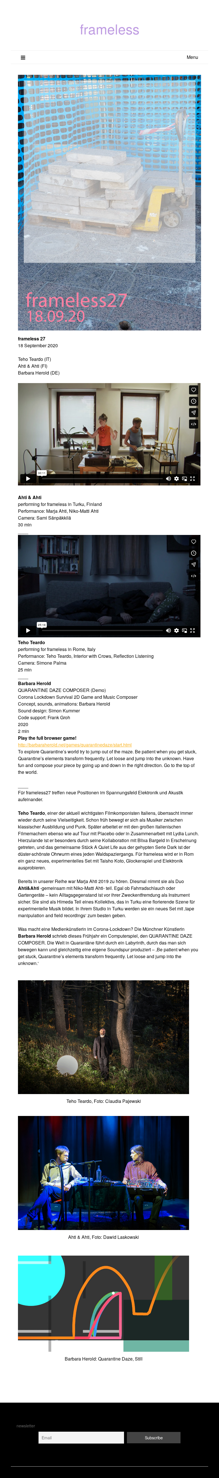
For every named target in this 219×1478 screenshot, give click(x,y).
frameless (109, 28)
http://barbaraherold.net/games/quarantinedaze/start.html (75, 744)
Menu (192, 57)
